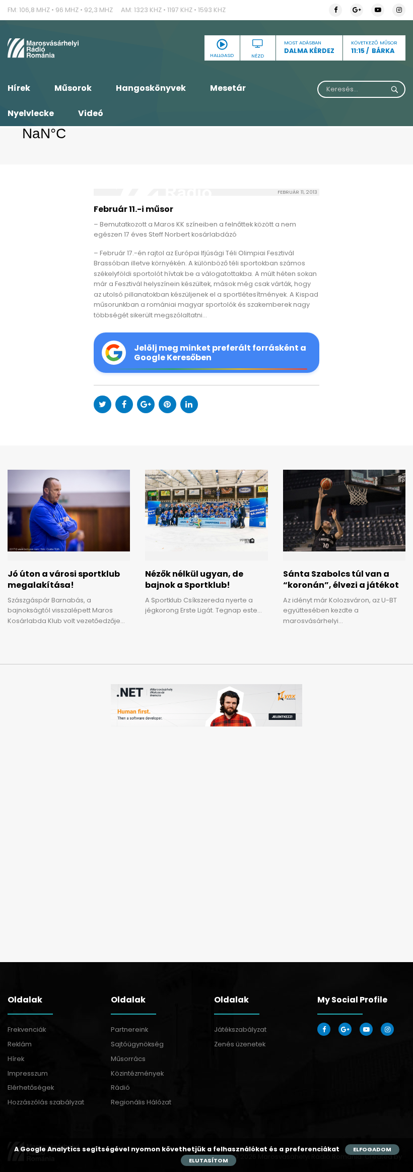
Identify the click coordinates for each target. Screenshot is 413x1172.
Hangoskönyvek (151, 88)
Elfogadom (372, 1149)
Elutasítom (208, 1160)
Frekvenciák (27, 1029)
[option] (206, 705)
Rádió (120, 1087)
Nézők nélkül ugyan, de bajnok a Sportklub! (194, 579)
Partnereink (129, 1029)
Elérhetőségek (31, 1087)
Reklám (20, 1044)
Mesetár (228, 88)
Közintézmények (137, 1073)
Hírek (19, 88)
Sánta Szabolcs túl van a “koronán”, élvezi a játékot (341, 579)
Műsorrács (128, 1058)
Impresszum (28, 1073)
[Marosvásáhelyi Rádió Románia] (69, 48)
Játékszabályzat (240, 1029)
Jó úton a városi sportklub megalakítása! (64, 579)
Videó (90, 113)
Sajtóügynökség (137, 1044)
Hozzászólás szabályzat (46, 1102)
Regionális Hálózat (141, 1102)
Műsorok (73, 88)
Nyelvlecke (31, 113)
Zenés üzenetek (239, 1044)
